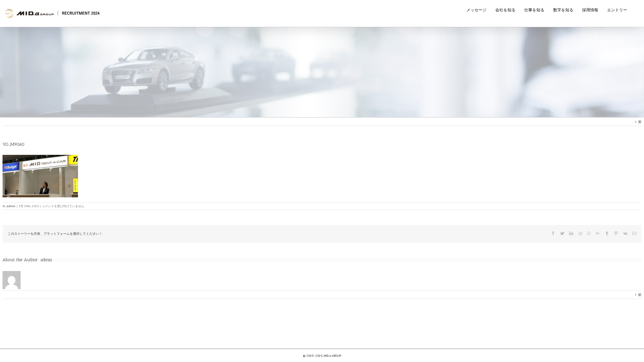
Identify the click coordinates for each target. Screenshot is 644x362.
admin (46, 259)
